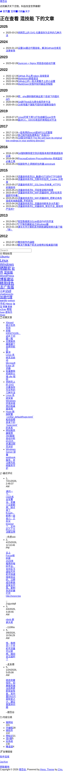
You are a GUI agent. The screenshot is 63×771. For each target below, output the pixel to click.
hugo (2, 312)
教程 (9, 309)
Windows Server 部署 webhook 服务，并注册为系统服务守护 (11, 458)
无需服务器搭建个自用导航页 (10, 345)
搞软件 (9, 730)
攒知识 (9, 736)
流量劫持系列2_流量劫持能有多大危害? (38, 203)
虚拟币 (8, 312)
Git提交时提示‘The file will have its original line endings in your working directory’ (34, 139)
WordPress (7, 275)
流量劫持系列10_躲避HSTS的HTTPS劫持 (40, 176)
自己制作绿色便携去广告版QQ (34, 135)
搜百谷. (23, 769)
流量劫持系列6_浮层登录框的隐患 (35, 190)
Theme (50, 769)
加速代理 (6, 297)
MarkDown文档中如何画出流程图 (35, 84)
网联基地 (4, 767)
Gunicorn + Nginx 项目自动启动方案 (36, 63)
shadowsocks (6, 294)
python (11, 300)
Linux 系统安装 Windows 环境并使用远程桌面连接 (11, 402)
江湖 (2, 291)
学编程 (9, 728)
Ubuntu (4, 256)
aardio (3, 300)
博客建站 (6, 279)
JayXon (4, 762)
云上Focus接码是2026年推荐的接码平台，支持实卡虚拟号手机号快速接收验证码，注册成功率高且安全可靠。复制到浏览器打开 (10, 573)
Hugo (2, 315)
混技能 (8, 272)
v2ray (3, 309)
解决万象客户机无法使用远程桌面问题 (38, 245)
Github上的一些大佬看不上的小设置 (36, 81)
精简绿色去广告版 (7, 285)
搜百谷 (3, 1)
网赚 (5, 306)
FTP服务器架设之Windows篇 (33, 224)
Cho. (60, 769)
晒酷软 (5, 268)
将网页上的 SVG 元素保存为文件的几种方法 (10, 387)
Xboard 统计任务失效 (10, 325)
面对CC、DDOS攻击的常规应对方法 (37, 120)
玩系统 (9, 741)
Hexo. (43, 769)
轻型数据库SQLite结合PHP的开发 (35, 221)
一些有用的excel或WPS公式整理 (35, 132)
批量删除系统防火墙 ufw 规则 (10, 375)
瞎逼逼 (9, 746)
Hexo (9, 303)
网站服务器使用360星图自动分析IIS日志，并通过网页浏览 (11, 438)
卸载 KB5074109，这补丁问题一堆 (13, 334)
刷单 (10, 306)
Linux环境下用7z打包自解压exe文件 (37, 117)
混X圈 (9, 738)
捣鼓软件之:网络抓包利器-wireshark (36, 164)
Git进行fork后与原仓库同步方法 (34, 102)
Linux (4, 260)
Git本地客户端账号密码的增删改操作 (37, 104)
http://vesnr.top (13, 596)
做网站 (9, 722)
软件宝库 (4, 756)
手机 (2, 303)
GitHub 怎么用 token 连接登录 (33, 76)
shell (8, 291)
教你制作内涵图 (26, 242)
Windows (7, 264)
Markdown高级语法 (28, 78)
